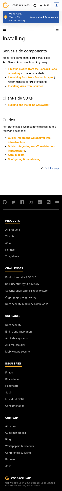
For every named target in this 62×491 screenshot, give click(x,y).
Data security (13, 325)
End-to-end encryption (18, 331)
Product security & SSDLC (21, 277)
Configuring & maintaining (24, 159)
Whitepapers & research (19, 446)
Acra (8, 243)
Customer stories (15, 432)
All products (12, 229)
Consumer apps (14, 405)
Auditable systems (16, 338)
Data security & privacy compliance (26, 304)
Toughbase (12, 256)
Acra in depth (16, 155)
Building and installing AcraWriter (28, 105)
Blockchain (12, 379)
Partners (10, 459)
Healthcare (11, 385)
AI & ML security (15, 345)
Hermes (10, 249)
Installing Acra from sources (25, 86)
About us (10, 426)
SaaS (8, 392)
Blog (8, 439)
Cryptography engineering (21, 297)
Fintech (9, 372)
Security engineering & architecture (26, 290)
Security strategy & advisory (22, 284)
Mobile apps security (18, 351)
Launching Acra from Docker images (30, 77)
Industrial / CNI (14, 399)
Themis (9, 236)
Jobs (8, 466)
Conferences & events (18, 452)
